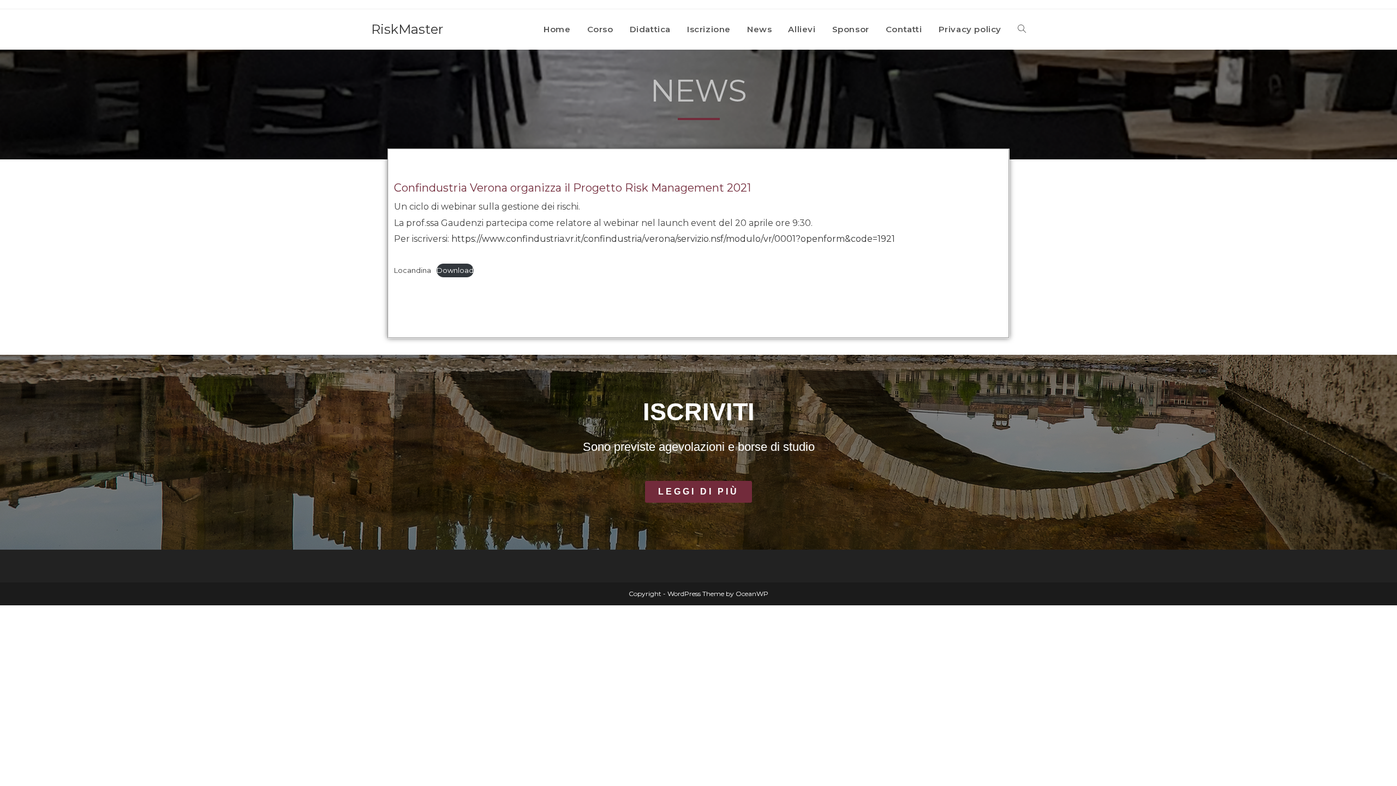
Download (455, 270)
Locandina (412, 270)
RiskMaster (407, 29)
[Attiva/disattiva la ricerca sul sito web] (1022, 29)
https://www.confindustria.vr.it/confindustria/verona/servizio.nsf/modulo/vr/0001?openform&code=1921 (673, 239)
